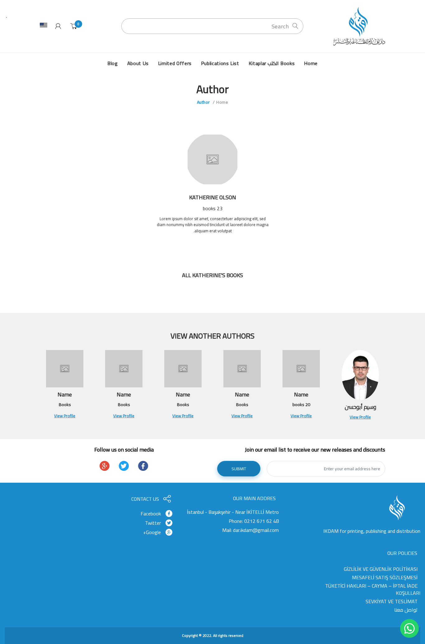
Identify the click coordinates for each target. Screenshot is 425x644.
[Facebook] (143, 466)
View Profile (360, 417)
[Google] (105, 466)
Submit (238, 469)
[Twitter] (124, 466)
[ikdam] (357, 26)
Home (222, 102)
